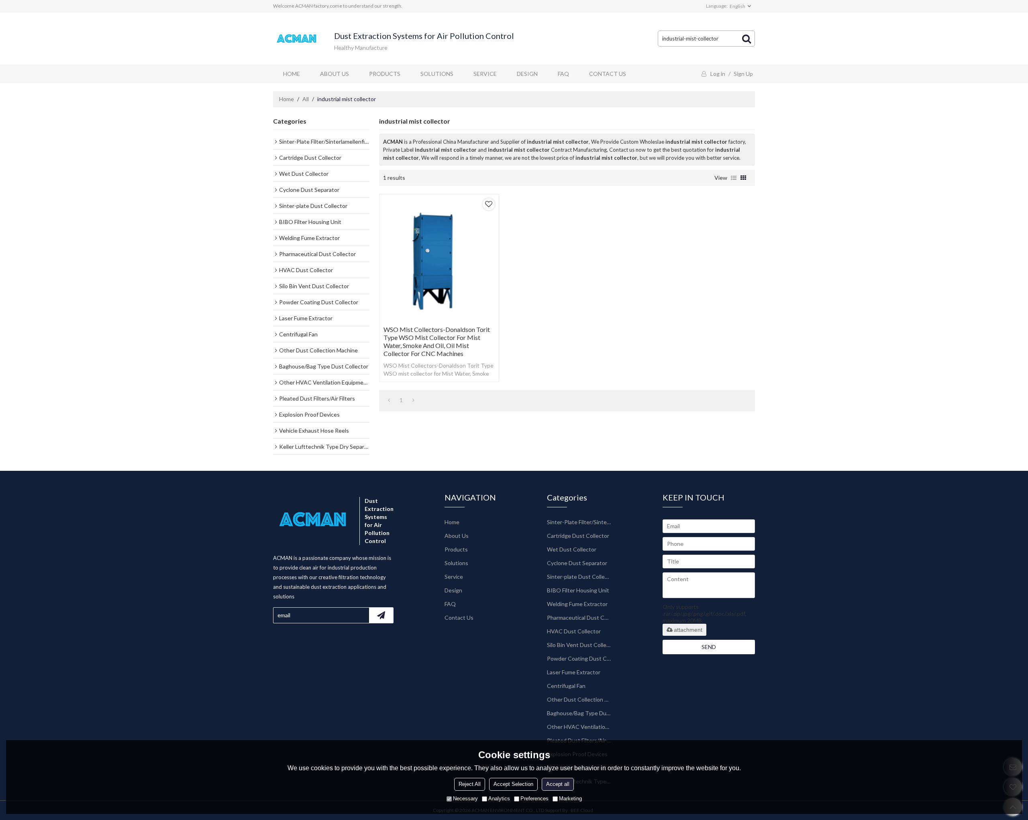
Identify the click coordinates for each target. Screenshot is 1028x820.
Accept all (557, 784)
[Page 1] (389, 400)
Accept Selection (513, 784)
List (733, 178)
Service (485, 73)
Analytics (499, 799)
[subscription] (381, 615)
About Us (334, 73)
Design (527, 73)
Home (291, 73)
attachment (688, 630)
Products (384, 73)
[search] (746, 38)
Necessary (465, 799)
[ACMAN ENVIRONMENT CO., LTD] (297, 39)
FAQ (563, 73)
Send (709, 646)
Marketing (570, 799)
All (305, 99)
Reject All (470, 784)
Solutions (436, 73)
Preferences (534, 799)
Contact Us (607, 73)
